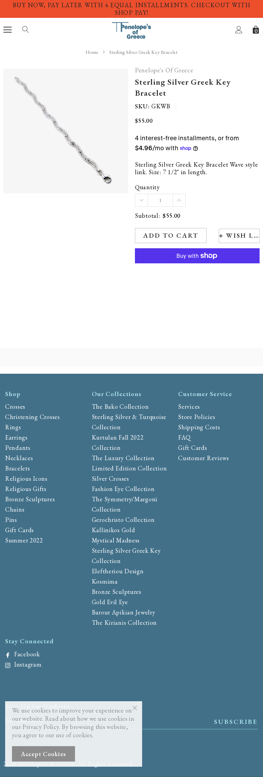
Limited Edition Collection (129, 468)
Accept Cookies (43, 754)
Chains (14, 509)
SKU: (142, 106)
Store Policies (196, 417)
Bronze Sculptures (30, 499)
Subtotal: (147, 215)
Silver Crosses (110, 478)
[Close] (135, 707)
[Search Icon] (25, 29)
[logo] (131, 29)
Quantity (147, 187)
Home (92, 52)
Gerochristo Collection (123, 520)
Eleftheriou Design (118, 571)
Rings (13, 427)
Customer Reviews (203, 458)
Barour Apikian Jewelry (123, 612)
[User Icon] (238, 29)
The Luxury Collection (123, 458)
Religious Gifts (26, 489)
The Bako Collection (120, 406)
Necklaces (19, 458)
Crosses (15, 406)
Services (189, 406)
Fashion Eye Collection (123, 489)
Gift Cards (19, 530)
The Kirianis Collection (124, 622)
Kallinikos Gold (113, 530)
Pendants (17, 448)
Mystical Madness (116, 540)
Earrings (16, 437)
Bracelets (17, 468)
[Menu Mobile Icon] (7, 30)
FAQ (184, 437)
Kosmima (105, 581)
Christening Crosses (32, 417)
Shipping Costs (199, 427)
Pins (11, 520)
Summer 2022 (24, 540)
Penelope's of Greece (164, 70)
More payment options (197, 272)
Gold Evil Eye (110, 602)
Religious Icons (26, 478)
